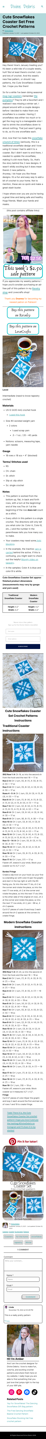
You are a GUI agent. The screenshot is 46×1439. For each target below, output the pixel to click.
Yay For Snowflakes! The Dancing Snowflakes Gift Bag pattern (22, 1405)
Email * (10, 1285)
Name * (10, 1275)
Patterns (26, 1231)
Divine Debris (9, 30)
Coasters (5, 1231)
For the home (19, 1231)
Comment (8, 1257)
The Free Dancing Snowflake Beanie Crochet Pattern (20, 1412)
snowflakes (36, 1236)
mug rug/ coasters (12, 96)
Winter (29, 1242)
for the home (22, 1236)
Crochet (11, 1231)
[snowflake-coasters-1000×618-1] (23, 50)
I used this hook (17, 414)
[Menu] (3, 6)
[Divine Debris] (22, 7)
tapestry (18, 1242)
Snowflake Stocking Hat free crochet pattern (20, 1419)
